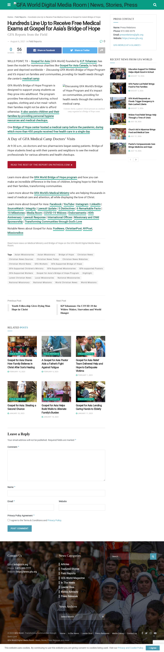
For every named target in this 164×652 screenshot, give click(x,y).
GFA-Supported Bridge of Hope (66, 264)
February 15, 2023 (17, 372)
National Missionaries (69, 278)
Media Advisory (69, 591)
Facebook (56, 204)
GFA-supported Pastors (91, 268)
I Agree (152, 648)
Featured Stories (70, 568)
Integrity (31, 208)
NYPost (87, 228)
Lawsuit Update (47, 208)
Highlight (87, 273)
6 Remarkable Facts (89, 208)
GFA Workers (41, 264)
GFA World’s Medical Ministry (51, 193)
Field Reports (20, 17)
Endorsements (77, 212)
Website (63, 501)
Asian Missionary (46, 255)
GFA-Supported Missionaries (61, 268)
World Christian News (66, 282)
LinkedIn (95, 204)
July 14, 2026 (135, 151)
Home (10, 17)
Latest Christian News (20, 278)
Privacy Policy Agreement (21, 515)
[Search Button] (153, 556)
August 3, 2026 (136, 91)
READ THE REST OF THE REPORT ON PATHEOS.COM (40, 164)
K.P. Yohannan (88, 61)
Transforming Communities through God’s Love (53, 221)
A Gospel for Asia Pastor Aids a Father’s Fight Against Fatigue (55, 364)
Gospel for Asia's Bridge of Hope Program (58, 273)
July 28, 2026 (135, 122)
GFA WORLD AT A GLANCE (126, 45)
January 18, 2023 (50, 417)
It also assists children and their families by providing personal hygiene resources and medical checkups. (33, 116)
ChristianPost (73, 228)
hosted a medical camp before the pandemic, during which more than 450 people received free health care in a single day (55, 129)
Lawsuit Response (35, 217)
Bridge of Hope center (26, 127)
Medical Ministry (36, 243)
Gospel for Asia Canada (74, 65)
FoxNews (58, 228)
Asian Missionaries (24, 255)
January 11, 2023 (85, 413)
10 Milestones (16, 212)
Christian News (85, 255)
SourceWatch (16, 208)
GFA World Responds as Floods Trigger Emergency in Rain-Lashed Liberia (141, 101)
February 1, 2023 (85, 375)
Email (11, 501)
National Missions (42, 282)
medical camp (30, 78)
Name (12, 487)
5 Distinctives (66, 208)
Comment (13, 446)
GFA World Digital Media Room (21, 640)
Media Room (34, 212)
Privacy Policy (54, 520)
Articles (65, 564)
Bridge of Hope (56, 243)
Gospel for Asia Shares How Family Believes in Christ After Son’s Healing (21, 364)
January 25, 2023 (16, 413)
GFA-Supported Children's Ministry (26, 268)
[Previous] (130, 159)
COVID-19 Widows (55, 212)
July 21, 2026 (135, 136)
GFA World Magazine (73, 578)
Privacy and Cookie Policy (130, 648)
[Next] (136, 159)
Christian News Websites (75, 259)
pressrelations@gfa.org (131, 34)
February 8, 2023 (50, 372)
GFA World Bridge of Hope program (55, 177)
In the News (68, 582)
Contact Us (132, 633)
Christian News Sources (21, 259)
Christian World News (20, 264)
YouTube (69, 204)
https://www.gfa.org (132, 38)
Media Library (118, 633)
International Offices (60, 217)
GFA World (19, 633)
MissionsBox (15, 232)
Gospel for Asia (40, 61)
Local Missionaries (44, 278)
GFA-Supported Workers (21, 273)
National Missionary (19, 282)
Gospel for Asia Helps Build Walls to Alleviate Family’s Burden (54, 409)
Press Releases (69, 596)
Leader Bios (67, 587)
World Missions (89, 282)
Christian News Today (48, 259)
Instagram (82, 204)
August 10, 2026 (137, 76)
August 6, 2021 (17, 41)
